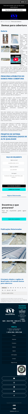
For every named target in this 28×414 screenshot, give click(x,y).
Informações (14, 354)
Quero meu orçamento (14, 219)
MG (11, 287)
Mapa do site (14, 362)
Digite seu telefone (14, 166)
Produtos (14, 343)
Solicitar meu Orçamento (14, 186)
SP (15, 287)
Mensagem (14, 173)
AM (12, 290)
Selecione (4, 287)
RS (22, 287)
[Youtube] (14, 391)
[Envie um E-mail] (14, 378)
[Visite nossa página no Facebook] (14, 395)
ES (13, 287)
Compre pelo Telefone (14, 189)
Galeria (14, 351)
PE (25, 287)
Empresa (14, 339)
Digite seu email (14, 160)
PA (15, 290)
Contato (14, 358)
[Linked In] (14, 387)
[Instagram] (14, 382)
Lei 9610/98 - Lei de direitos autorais (14, 301)
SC (20, 287)
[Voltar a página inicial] (14, 16)
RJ (8, 287)
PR (18, 287)
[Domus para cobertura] (5, 39)
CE (5, 290)
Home (14, 335)
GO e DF (9, 290)
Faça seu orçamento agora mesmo (14, 10)
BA (2, 290)
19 (10, 332)
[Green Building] (21, 370)
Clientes (14, 347)
